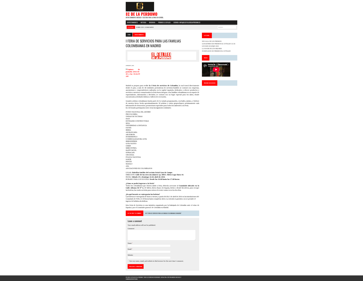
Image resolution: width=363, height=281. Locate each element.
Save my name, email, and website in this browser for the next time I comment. (157, 261)
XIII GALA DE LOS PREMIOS (211, 41)
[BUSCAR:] (226, 27)
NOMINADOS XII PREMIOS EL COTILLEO (216, 51)
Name (130, 243)
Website (130, 255)
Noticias (143, 22)
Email (130, 249)
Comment (131, 228)
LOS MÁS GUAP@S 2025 (210, 46)
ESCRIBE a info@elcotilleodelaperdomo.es (186, 22)
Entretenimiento (132, 22)
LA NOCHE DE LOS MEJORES (212, 48)
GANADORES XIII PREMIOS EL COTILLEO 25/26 (218, 44)
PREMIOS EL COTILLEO (164, 22)
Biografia (152, 22)
